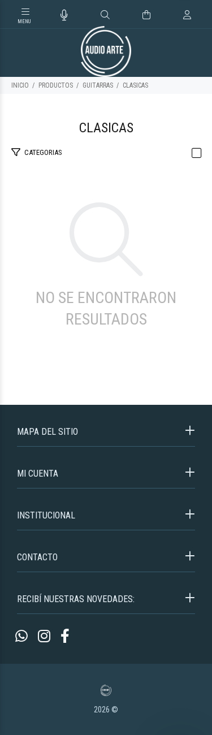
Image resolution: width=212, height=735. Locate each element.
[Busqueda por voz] (64, 15)
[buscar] (176, 15)
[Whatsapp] (21, 636)
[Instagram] (44, 636)
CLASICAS (135, 85)
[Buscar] (105, 15)
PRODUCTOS (55, 85)
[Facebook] (65, 636)
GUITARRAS (98, 85)
